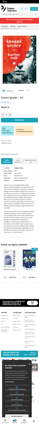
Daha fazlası (9, 382)
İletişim (3, 321)
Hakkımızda (4, 315)
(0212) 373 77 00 (11, 355)
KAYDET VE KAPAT (17, 416)
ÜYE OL (32, 303)
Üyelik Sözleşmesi (30, 329)
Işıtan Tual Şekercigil (21, 178)
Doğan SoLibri (17, 324)
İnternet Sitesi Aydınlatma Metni (30, 321)
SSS (2, 324)
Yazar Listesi (5, 318)
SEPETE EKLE (19, 120)
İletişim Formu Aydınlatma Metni (30, 333)
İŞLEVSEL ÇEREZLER (17, 405)
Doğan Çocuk (17, 330)
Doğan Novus (17, 321)
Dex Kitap (15, 327)
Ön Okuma (9, 91)
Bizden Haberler (5, 327)
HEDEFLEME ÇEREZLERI (17, 399)
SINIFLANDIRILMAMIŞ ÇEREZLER (17, 410)
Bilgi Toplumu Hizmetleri (5, 331)
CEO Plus (15, 318)
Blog (5, 1)
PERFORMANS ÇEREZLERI (17, 394)
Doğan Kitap (18, 168)
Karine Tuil (5, 102)
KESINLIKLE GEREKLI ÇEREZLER (17, 389)
